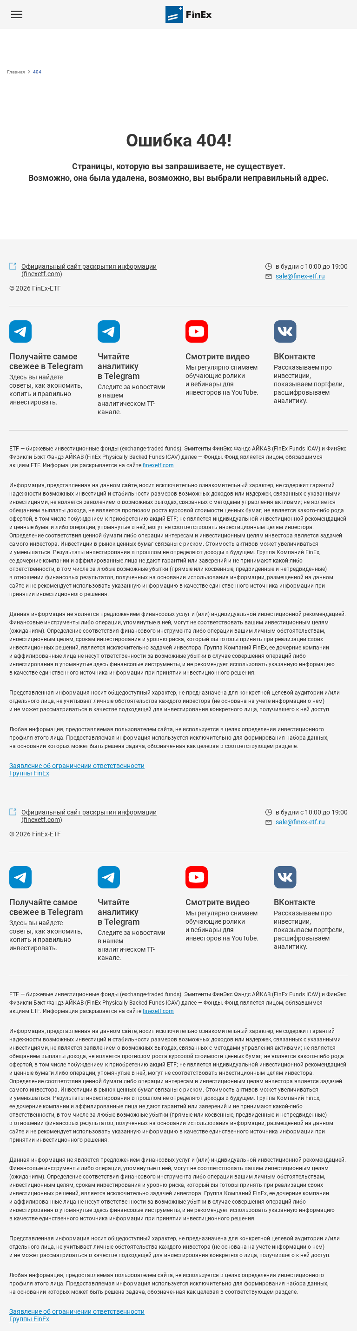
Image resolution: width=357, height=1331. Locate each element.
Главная (16, 71)
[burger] (17, 14)
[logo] (188, 14)
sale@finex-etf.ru (300, 276)
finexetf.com (158, 465)
